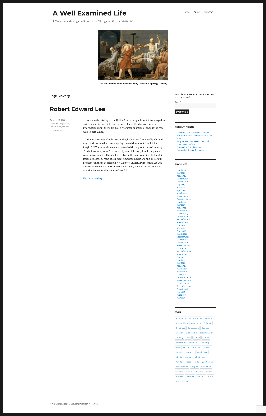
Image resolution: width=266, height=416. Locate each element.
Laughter (190, 352)
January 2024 (182, 196)
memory (188, 357)
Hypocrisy (207, 347)
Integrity (179, 352)
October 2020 (183, 283)
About (197, 12)
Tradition (201, 376)
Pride (196, 362)
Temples (179, 376)
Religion (194, 367)
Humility (196, 347)
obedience (200, 357)
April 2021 (181, 266)
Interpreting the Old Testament (190, 150)
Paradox (179, 362)
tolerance (190, 376)
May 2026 (181, 173)
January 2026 (183, 179)
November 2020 (184, 280)
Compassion (193, 328)
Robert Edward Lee (77, 109)
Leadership (202, 352)
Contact (208, 12)
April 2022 (181, 231)
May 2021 (181, 263)
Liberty (179, 357)
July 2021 (181, 257)
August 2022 (182, 222)
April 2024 (181, 190)
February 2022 (183, 237)
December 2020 (184, 277)
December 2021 (183, 243)
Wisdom (185, 381)
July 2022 (181, 225)
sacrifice (179, 371)
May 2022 (181, 228)
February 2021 (183, 272)
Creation (179, 333)
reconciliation (182, 367)
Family (196, 338)
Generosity (204, 342)
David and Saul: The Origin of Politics (193, 133)
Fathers (205, 338)
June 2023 (181, 202)
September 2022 (184, 219)
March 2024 (182, 193)
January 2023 (182, 213)
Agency (208, 318)
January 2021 (182, 274)
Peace (188, 362)
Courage (205, 328)
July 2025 (181, 184)
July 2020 (181, 292)
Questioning (207, 362)
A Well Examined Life (89, 13)
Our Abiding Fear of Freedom (189, 147)
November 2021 (183, 245)
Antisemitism (182, 323)
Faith (188, 338)
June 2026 (181, 170)
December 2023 (183, 199)
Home (186, 12)
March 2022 (182, 234)
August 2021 (182, 254)
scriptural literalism (194, 371)
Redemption (55, 127)
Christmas (180, 328)
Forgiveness (64, 124)
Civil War (54, 124)
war (177, 381)
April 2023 (181, 208)
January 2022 (182, 240)
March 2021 (182, 269)
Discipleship (191, 333)
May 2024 (181, 187)
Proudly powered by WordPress (84, 404)
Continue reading (92, 178)
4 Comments (56, 130)
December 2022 (184, 216)
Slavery (65, 127)
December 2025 (184, 182)
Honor (186, 347)
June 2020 (181, 295)
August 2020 (182, 289)
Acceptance (181, 318)
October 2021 (182, 248)
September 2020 (184, 286)
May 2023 (181, 205)
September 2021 (184, 251)
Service (209, 371)
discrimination (206, 333)
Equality (179, 338)
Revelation (206, 367)
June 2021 (181, 260)
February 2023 (183, 211)
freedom (193, 342)
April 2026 (181, 176)
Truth (210, 376)
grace (178, 347)
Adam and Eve (195, 318)
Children (208, 323)
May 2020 (181, 298)
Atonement (195, 323)
